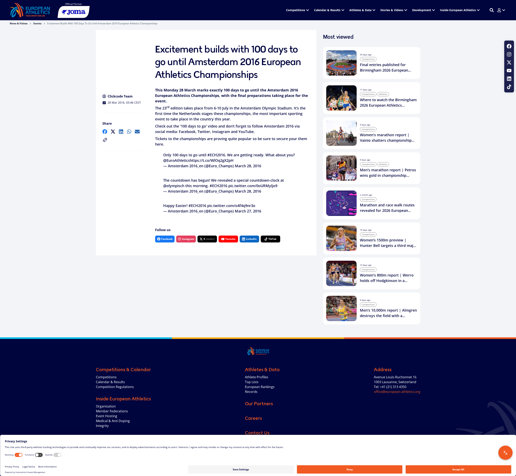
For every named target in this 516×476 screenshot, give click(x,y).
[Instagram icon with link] (509, 54)
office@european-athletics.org (397, 391)
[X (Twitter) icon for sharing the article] (112, 131)
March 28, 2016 (248, 165)
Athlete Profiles (256, 377)
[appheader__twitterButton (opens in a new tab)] (509, 62)
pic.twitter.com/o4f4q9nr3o (231, 205)
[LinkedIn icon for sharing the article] (121, 131)
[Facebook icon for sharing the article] (104, 131)
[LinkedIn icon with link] (509, 78)
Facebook (187, 131)
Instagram (221, 131)
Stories (37, 23)
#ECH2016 (216, 154)
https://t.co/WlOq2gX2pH (212, 160)
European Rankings (260, 387)
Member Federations (112, 411)
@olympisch (173, 185)
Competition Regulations (115, 387)
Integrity (102, 425)
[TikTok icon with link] (509, 86)
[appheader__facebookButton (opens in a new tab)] (509, 46)
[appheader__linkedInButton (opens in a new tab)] (509, 78)
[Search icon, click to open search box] (492, 10)
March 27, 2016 (248, 211)
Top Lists (252, 382)
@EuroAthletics (176, 160)
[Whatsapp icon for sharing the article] (129, 131)
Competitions (106, 377)
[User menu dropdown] (501, 10)
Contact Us (257, 433)
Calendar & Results (110, 382)
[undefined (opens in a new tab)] (104, 131)
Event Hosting (106, 416)
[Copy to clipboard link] (105, 140)
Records (251, 391)
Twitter (203, 131)
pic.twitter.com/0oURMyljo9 (252, 185)
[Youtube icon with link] (509, 70)
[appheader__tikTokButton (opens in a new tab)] (509, 86)
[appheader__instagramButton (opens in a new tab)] (509, 54)
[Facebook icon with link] (509, 46)
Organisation (106, 406)
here (159, 144)
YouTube (246, 131)
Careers (253, 418)
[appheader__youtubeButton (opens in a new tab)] (509, 70)
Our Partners (259, 403)
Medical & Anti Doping (113, 421)
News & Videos (19, 23)
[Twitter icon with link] (509, 62)
